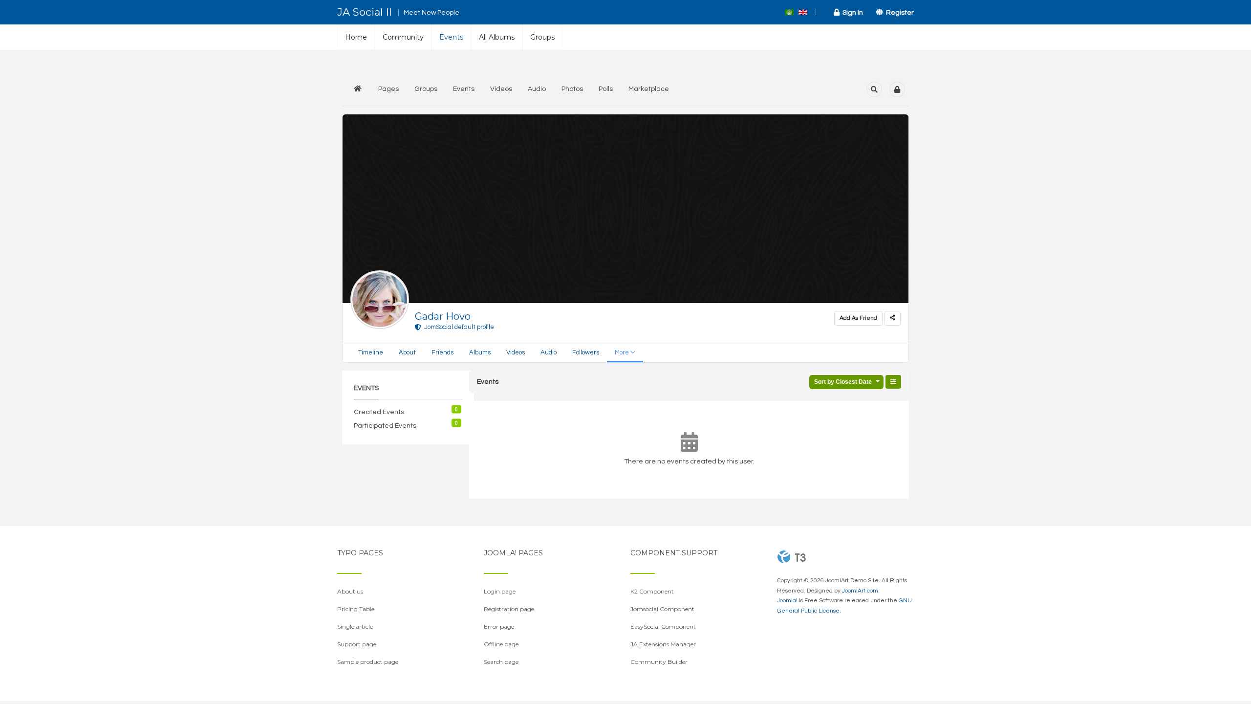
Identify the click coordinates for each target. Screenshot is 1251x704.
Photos (572, 89)
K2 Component (652, 591)
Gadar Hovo (443, 316)
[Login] (897, 89)
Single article (355, 626)
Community (403, 37)
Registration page (509, 609)
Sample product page (367, 661)
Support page (356, 644)
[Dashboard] (357, 89)
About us (350, 591)
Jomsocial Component (662, 609)
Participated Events (385, 425)
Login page (500, 591)
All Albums (497, 37)
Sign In (851, 12)
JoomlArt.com (860, 591)
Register (898, 12)
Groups (542, 37)
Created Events (379, 412)
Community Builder (659, 661)
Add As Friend (858, 318)
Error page (499, 626)
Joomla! (787, 600)
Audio (537, 89)
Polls (606, 89)
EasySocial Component (663, 626)
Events (451, 37)
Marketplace (648, 89)
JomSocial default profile (457, 327)
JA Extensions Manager (663, 644)
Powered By (791, 557)
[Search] (874, 89)
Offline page (501, 644)
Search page (501, 661)
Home (356, 37)
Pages (388, 89)
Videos (501, 89)
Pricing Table (355, 609)
